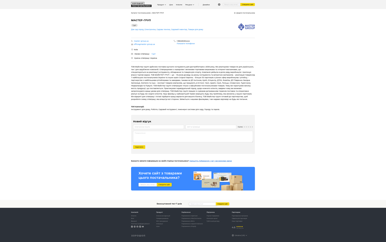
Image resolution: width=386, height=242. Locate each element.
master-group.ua (141, 41)
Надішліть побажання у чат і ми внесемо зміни (210, 161)
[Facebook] (138, 226)
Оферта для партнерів (239, 218)
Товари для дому (195, 29)
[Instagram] (132, 226)
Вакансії (134, 221)
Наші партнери (237, 221)
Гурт (154, 54)
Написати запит (212, 218)
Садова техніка (163, 29)
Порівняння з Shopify (188, 226)
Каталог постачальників (140, 13)
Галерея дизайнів (162, 218)
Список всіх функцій (163, 216)
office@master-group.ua (144, 44)
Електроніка (150, 29)
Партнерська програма (240, 216)
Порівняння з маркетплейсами (192, 223)
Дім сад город (137, 29)
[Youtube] (143, 226)
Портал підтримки (213, 216)
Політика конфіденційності (140, 223)
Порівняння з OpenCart (189, 216)
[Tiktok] (140, 226)
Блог (132, 218)
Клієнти (179, 5)
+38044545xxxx (183, 41)
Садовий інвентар (179, 29)
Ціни (171, 5)
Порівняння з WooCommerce (191, 218)
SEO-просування (162, 221)
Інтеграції (159, 223)
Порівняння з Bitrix (188, 221)
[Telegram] (135, 226)
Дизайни (206, 5)
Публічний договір (213, 221)
